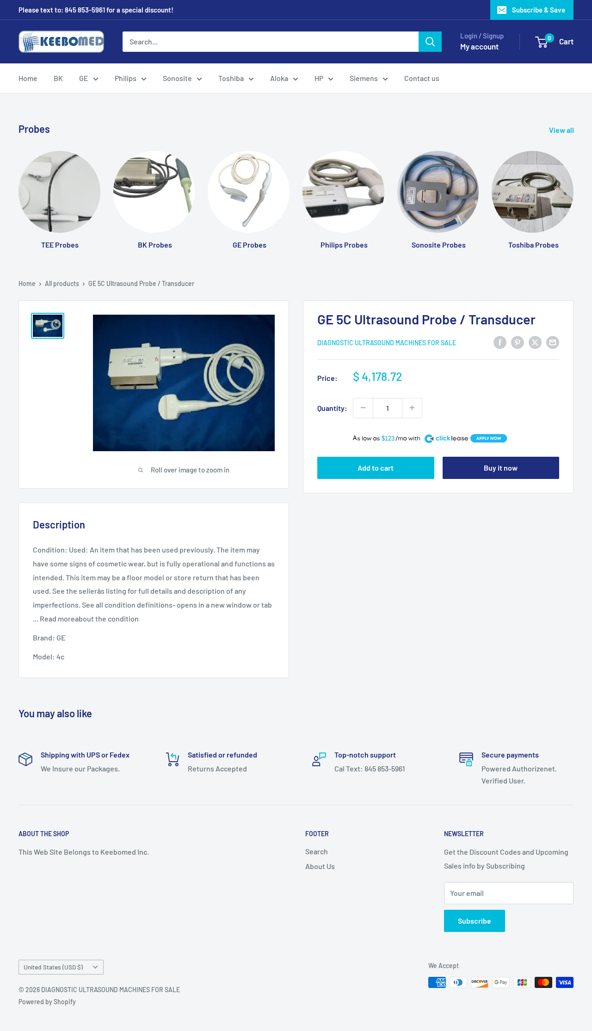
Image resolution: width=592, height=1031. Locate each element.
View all (562, 129)
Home (27, 78)
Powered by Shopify (47, 1002)
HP (318, 78)
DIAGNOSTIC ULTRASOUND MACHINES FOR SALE (386, 342)
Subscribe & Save (538, 10)
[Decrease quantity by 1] (363, 407)
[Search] (430, 41)
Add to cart (376, 467)
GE (83, 78)
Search (316, 851)
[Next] (573, 191)
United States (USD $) (53, 967)
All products (62, 283)
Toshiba (231, 78)
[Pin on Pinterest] (517, 342)
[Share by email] (552, 342)
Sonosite (177, 78)
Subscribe (474, 920)
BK (58, 78)
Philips (125, 78)
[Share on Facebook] (499, 342)
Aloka (279, 78)
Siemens (364, 78)
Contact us (421, 78)
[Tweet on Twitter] (535, 342)
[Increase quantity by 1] (412, 407)
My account (479, 46)
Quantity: (332, 408)
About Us (320, 866)
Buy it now (501, 467)
